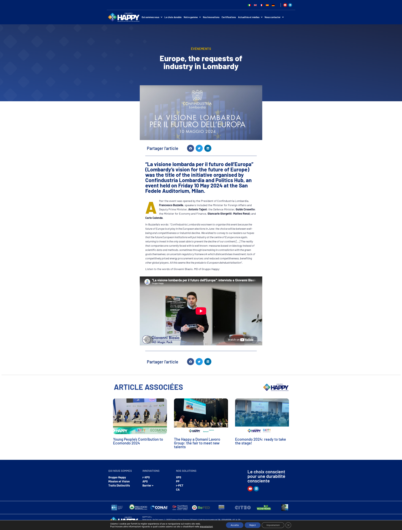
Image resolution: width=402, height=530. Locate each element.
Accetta (235, 525)
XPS (178, 477)
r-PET (179, 485)
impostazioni (206, 526)
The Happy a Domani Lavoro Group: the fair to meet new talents (197, 443)
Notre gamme (191, 17)
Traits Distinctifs (119, 485)
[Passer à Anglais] (255, 5)
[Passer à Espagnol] (267, 5)
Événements (201, 49)
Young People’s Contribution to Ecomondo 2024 (138, 441)
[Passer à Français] (261, 5)
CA (178, 489)
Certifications (229, 17)
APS (145, 481)
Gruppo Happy (117, 477)
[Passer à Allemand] (273, 5)
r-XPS (146, 477)
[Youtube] (285, 5)
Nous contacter (273, 17)
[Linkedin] (290, 5)
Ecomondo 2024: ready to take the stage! (260, 441)
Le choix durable (173, 17)
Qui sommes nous (150, 17)
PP (177, 481)
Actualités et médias (248, 17)
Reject (252, 525)
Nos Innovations (211, 17)
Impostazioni (273, 525)
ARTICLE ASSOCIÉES (148, 386)
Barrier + (147, 485)
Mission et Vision (119, 481)
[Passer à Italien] (249, 5)
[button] (190, 148)
